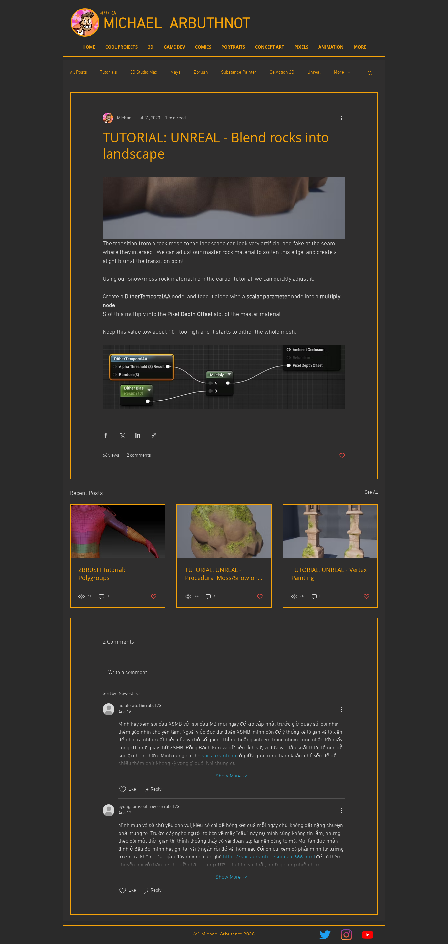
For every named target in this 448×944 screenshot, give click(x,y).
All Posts (78, 72)
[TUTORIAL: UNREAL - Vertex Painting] (330, 531)
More (339, 72)
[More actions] (341, 118)
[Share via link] (154, 435)
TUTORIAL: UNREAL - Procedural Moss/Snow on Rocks (221, 573)
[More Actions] (341, 709)
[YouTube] (367, 934)
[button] (370, 72)
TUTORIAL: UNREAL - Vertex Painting (329, 573)
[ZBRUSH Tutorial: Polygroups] (118, 531)
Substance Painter (238, 72)
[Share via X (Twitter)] (122, 435)
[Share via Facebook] (106, 435)
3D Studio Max (143, 72)
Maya (175, 72)
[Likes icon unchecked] (122, 789)
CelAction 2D (282, 72)
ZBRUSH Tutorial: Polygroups (101, 573)
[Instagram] (346, 934)
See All (371, 492)
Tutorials (108, 72)
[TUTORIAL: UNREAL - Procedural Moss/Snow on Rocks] (224, 531)
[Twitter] (325, 934)
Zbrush (201, 72)
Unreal (314, 72)
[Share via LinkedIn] (138, 435)
